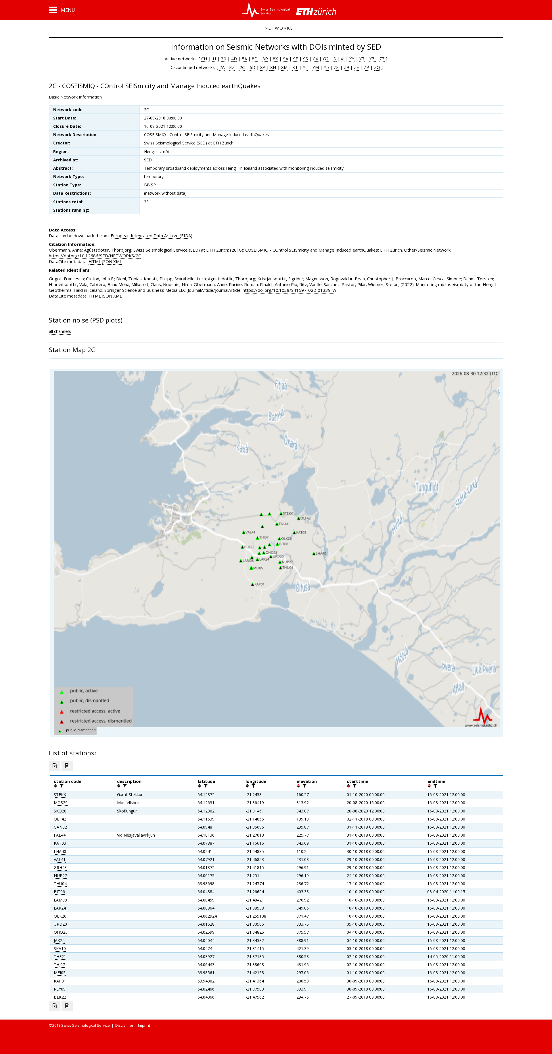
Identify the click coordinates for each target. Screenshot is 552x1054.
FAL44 (60, 835)
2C (242, 67)
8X (275, 58)
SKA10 (60, 948)
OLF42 (60, 819)
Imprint (144, 1025)
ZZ (382, 58)
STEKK (60, 794)
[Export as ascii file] (67, 766)
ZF (356, 67)
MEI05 (60, 972)
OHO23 (61, 932)
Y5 (326, 67)
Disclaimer (124, 1025)
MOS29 (61, 802)
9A (285, 58)
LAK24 (60, 908)
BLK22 (60, 997)
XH (272, 67)
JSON (107, 261)
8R (265, 58)
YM (316, 67)
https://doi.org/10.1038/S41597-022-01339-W (289, 290)
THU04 (60, 883)
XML (117, 261)
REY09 (60, 989)
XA (263, 67)
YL (305, 67)
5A (244, 58)
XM (284, 67)
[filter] (61, 786)
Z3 (336, 67)
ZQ (377, 67)
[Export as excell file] (54, 766)
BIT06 (59, 891)
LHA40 (60, 851)
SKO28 (60, 811)
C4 (315, 58)
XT (295, 67)
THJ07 (59, 964)
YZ (372, 58)
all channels (60, 331)
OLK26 (60, 916)
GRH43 (60, 867)
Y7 (362, 58)
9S (305, 58)
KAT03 (60, 843)
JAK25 (59, 940)
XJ (342, 58)
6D (252, 67)
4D (234, 58)
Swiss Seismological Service (85, 1025)
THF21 (60, 956)
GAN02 (60, 827)
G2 (326, 58)
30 (223, 58)
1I (214, 58)
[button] (62, 10)
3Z (232, 67)
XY (351, 58)
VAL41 (60, 859)
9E (295, 58)
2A (222, 67)
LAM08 (60, 900)
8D (255, 58)
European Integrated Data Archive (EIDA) (151, 235)
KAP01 (60, 981)
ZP (366, 67)
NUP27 (60, 875)
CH (204, 58)
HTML (95, 261)
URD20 (60, 924)
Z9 (346, 67)
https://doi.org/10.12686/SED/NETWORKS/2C (95, 255)
